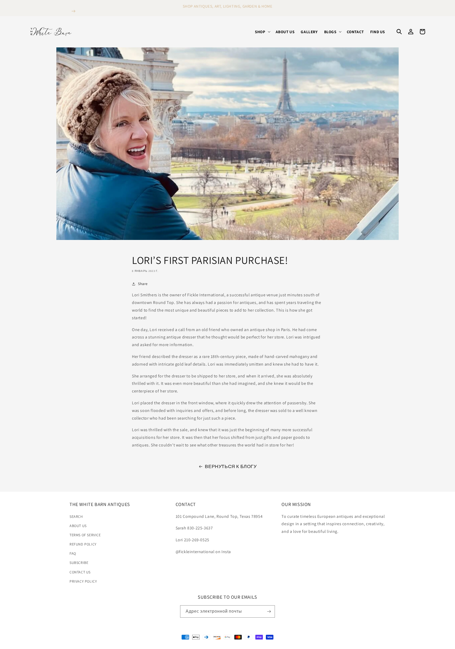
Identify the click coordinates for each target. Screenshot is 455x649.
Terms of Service (85, 535)
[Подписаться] (269, 611)
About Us (78, 525)
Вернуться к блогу (230, 466)
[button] (262, 32)
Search (76, 516)
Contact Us (80, 572)
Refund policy (83, 544)
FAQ (73, 553)
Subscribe (79, 562)
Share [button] (143, 283)
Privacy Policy (83, 581)
